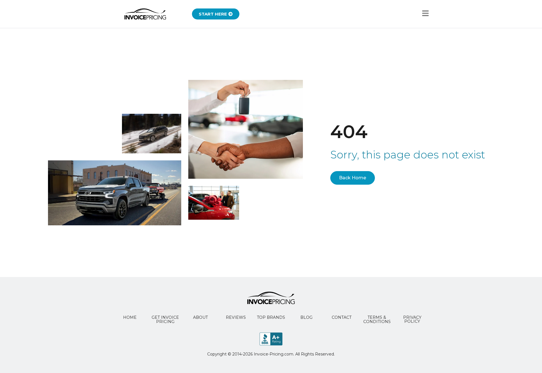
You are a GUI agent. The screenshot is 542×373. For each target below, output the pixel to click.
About (200, 317)
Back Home (352, 177)
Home (130, 317)
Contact (341, 317)
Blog (306, 317)
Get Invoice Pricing (165, 319)
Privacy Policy (412, 319)
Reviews (236, 317)
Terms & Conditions (377, 319)
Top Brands (271, 317)
